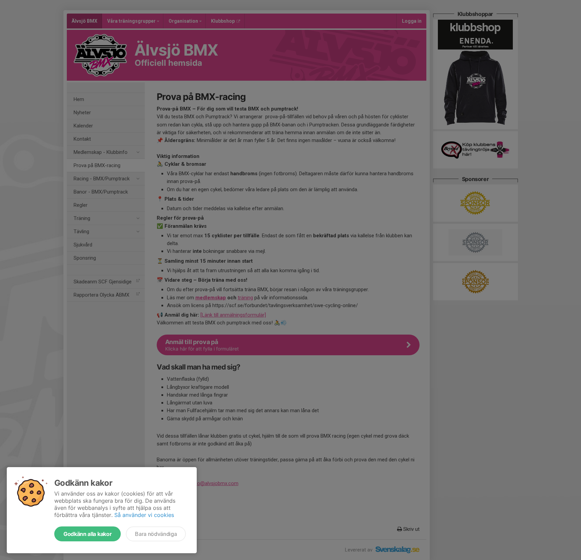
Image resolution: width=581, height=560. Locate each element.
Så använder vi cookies (144, 515)
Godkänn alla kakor (87, 534)
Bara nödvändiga (156, 534)
